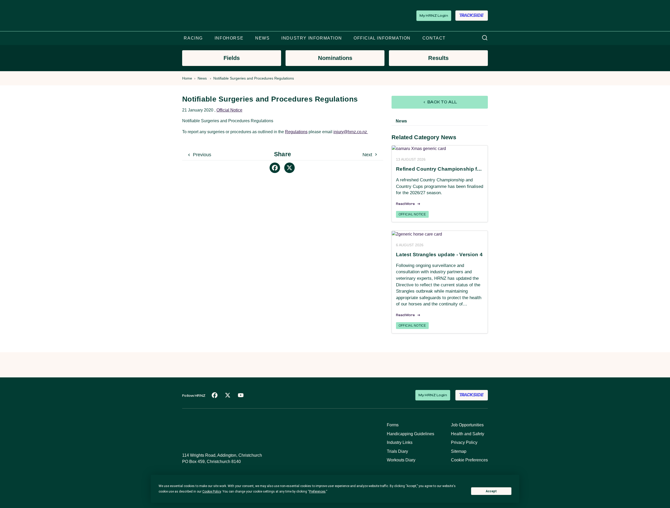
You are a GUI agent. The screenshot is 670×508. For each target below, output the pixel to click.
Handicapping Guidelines (410, 434)
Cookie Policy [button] (211, 491)
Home (187, 78)
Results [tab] (438, 58)
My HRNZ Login (434, 16)
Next (367, 154)
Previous (201, 154)
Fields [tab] (232, 58)
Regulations (296, 132)
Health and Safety (467, 434)
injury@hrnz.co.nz (350, 132)
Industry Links (399, 442)
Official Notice (229, 110)
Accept (491, 491)
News (202, 78)
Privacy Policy (464, 442)
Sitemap (458, 451)
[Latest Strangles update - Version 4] (440, 234)
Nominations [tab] (335, 58)
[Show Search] (485, 38)
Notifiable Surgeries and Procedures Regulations (253, 78)
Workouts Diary (401, 460)
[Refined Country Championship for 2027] (440, 149)
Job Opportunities (467, 425)
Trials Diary (397, 451)
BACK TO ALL (441, 102)
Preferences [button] (317, 491)
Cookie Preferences (469, 460)
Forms (393, 425)
